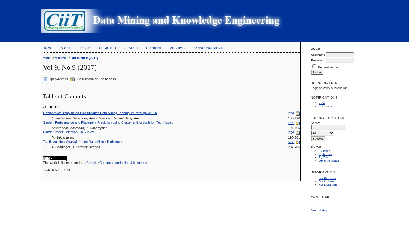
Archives (178, 47)
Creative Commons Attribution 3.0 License (116, 162)
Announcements (210, 47)
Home (47, 47)
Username (318, 54)
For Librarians (328, 184)
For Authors (326, 181)
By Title (324, 157)
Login (85, 47)
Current (154, 47)
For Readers (327, 178)
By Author (325, 154)
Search (131, 47)
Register (107, 47)
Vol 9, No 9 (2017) (84, 58)
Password (318, 60)
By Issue (325, 150)
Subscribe (325, 106)
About (66, 47)
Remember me (328, 67)
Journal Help (319, 210)
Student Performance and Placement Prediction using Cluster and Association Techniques (108, 122)
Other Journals (329, 160)
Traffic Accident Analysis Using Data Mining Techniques (83, 141)
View (322, 103)
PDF (291, 113)
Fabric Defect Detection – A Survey (68, 132)
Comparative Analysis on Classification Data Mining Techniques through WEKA (100, 113)
